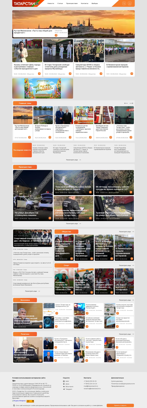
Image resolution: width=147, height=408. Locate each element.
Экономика (25, 300)
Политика (25, 334)
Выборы (95, 3)
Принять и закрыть (120, 405)
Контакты (84, 3)
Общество (66, 232)
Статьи (60, 3)
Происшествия (71, 3)
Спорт (66, 265)
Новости (50, 3)
